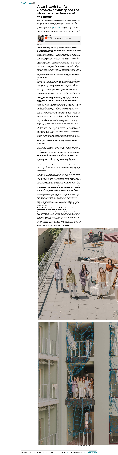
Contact (86, 3)
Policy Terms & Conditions (48, 452)
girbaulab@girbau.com (77, 452)
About (70, 3)
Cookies (39, 452)
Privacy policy (32, 452)
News (81, 3)
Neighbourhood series (57, 27)
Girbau (68, 452)
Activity (76, 3)
